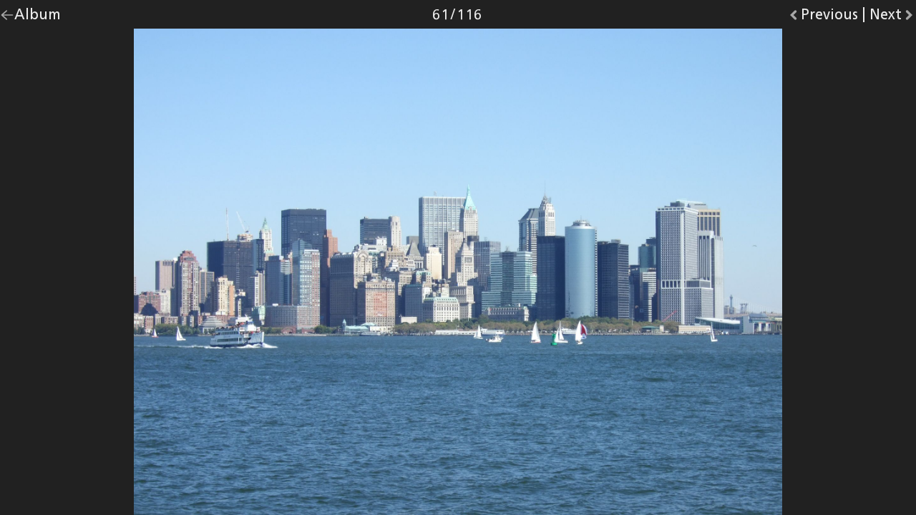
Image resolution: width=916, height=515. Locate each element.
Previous (829, 18)
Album (37, 18)
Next (892, 18)
